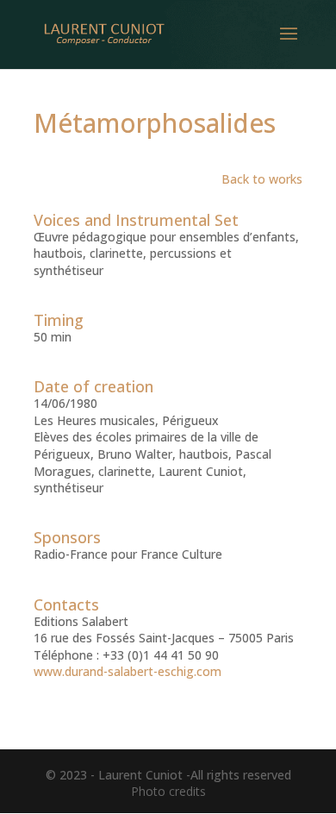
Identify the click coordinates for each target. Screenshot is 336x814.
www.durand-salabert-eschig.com (127, 671)
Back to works (261, 179)
